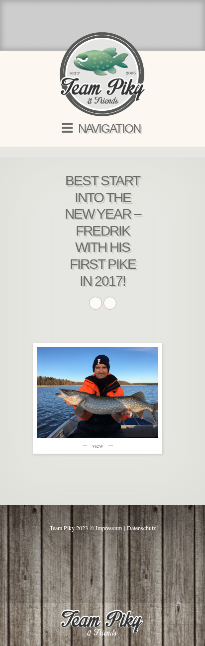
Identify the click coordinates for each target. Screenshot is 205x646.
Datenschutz (141, 528)
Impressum (109, 528)
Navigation (109, 128)
